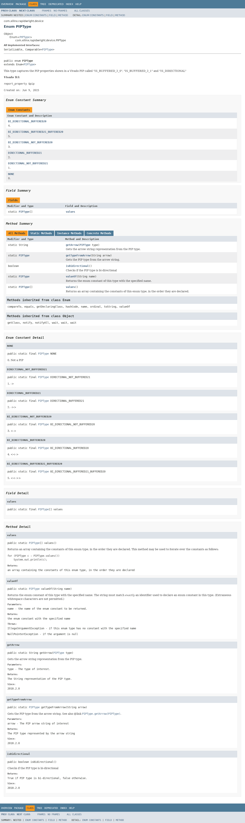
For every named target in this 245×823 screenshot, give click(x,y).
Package (21, 4)
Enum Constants (36, 15)
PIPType (25, 37)
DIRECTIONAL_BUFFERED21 (25, 152)
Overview (7, 4)
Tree (43, 4)
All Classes (82, 10)
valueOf (71, 276)
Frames (46, 10)
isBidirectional (77, 265)
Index (69, 4)
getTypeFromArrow (78, 255)
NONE (11, 174)
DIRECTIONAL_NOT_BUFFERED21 (28, 163)
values (70, 211)
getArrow (72, 244)
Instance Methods (69, 233)
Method (63, 15)
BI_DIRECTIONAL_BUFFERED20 (27, 121)
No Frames (60, 10)
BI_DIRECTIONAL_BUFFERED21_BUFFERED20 (35, 131)
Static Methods (41, 233)
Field (52, 15)
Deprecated (56, 4)
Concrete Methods (99, 233)
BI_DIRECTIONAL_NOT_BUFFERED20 (30, 142)
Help (78, 4)
